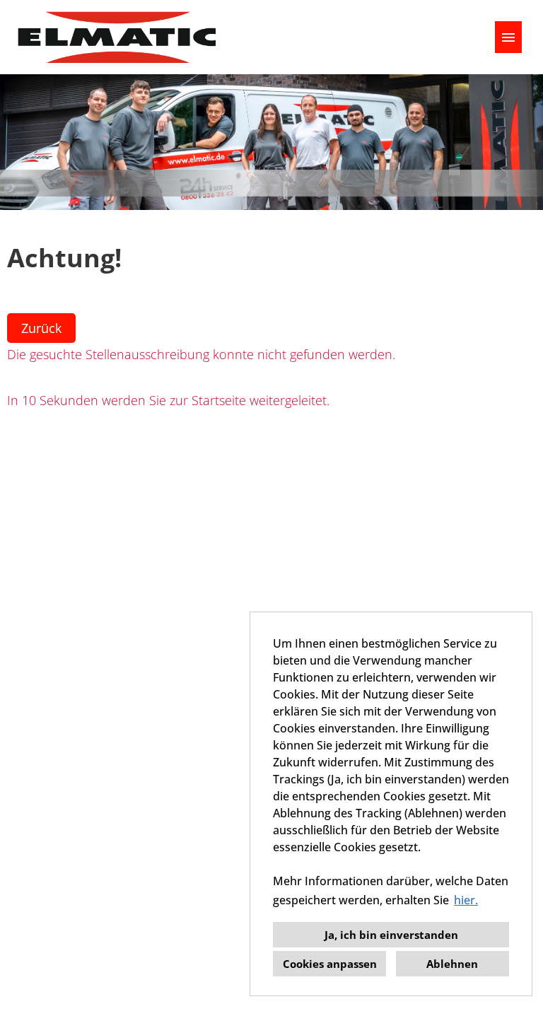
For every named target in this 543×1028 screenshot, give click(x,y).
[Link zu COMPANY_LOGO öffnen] (117, 37)
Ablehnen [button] (452, 964)
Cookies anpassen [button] (330, 964)
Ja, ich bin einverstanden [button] (391, 935)
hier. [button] (466, 900)
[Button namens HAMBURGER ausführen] (508, 37)
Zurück (41, 328)
